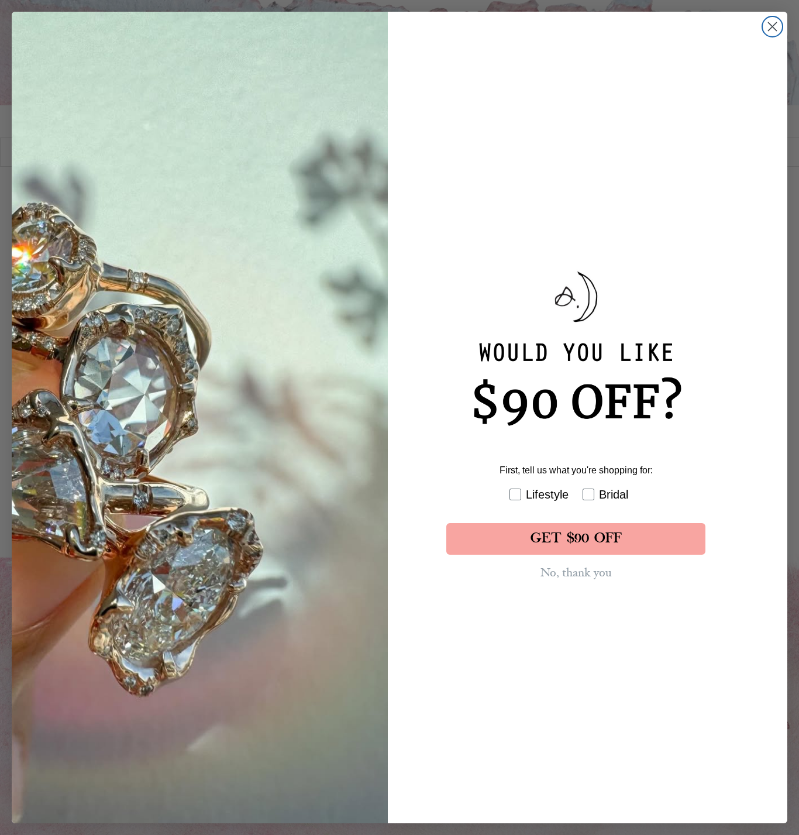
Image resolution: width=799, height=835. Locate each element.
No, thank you (575, 572)
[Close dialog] (772, 26)
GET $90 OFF (576, 538)
